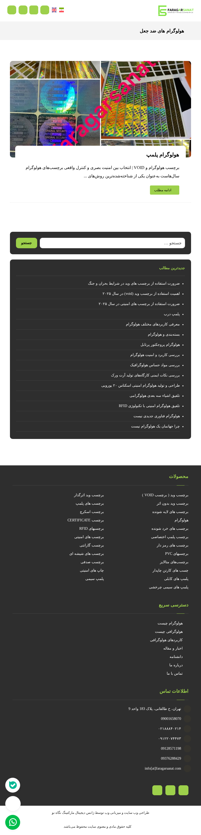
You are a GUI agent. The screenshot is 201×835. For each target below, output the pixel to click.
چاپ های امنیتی (92, 570)
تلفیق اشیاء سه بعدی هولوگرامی (155, 396)
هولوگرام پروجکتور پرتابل (160, 345)
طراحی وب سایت (136, 813)
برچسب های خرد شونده (170, 529)
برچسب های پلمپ (90, 503)
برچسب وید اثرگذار (89, 495)
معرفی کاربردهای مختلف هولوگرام (153, 324)
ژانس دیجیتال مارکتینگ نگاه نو (73, 813)
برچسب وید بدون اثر (172, 503)
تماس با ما (175, 673)
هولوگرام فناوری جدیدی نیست (156, 416)
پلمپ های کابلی (176, 579)
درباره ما (176, 665)
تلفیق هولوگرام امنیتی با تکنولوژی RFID (149, 406)
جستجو (26, 243)
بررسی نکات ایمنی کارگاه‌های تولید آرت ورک (145, 375)
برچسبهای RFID (91, 529)
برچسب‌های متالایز (174, 562)
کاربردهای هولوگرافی (166, 640)
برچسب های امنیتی (89, 537)
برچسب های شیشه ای (86, 554)
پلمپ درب (172, 314)
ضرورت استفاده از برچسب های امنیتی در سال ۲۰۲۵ (139, 304)
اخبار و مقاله (173, 648)
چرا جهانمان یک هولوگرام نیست (155, 426)
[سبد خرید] (33, 9)
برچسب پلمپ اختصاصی (169, 537)
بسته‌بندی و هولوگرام (164, 334)
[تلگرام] (170, 790)
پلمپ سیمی (94, 579)
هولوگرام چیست (170, 623)
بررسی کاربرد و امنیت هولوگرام (155, 355)
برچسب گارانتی (92, 545)
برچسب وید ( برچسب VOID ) (165, 495)
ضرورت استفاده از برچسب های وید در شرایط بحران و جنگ (134, 283)
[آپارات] (183, 790)
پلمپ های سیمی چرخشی (168, 587)
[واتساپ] (157, 790)
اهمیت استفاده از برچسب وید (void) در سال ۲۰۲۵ (141, 294)
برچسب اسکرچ (92, 512)
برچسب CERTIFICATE (86, 520)
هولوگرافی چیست (169, 632)
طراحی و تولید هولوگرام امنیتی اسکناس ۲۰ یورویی (140, 385)
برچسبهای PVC (176, 554)
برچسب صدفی (92, 562)
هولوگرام (181, 520)
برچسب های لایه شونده (170, 512)
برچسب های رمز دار (172, 545)
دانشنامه (176, 657)
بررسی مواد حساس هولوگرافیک (155, 365)
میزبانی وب (113, 813)
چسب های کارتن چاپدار (170, 570)
